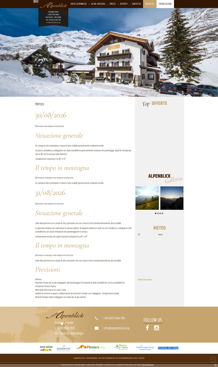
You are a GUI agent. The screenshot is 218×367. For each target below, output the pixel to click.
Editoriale (141, 358)
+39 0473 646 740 (114, 318)
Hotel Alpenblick (79, 4)
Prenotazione (165, 4)
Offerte (124, 4)
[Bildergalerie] (157, 331)
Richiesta (149, 4)
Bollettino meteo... (145, 279)
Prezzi (113, 4)
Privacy (135, 358)
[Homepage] (53, 4)
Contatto (136, 4)
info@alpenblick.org (53, 22)
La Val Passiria (98, 4)
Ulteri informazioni (148, 364)
